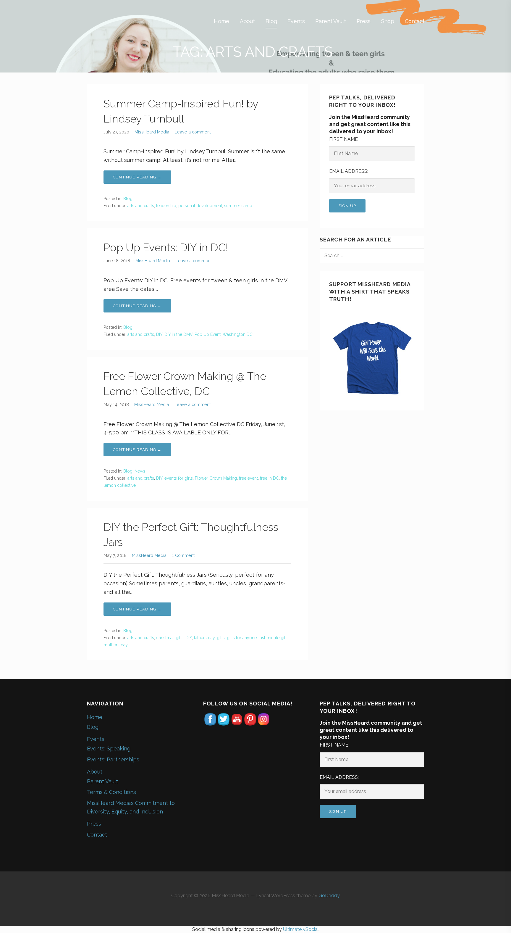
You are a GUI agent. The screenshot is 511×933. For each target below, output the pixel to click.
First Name (343, 139)
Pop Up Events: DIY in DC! (166, 247)
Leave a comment (193, 131)
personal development (200, 205)
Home (221, 21)
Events (296, 21)
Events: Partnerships (113, 759)
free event (248, 478)
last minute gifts (274, 637)
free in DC (269, 478)
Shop (387, 21)
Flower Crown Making (216, 478)
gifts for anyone (242, 637)
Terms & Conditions (111, 792)
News (140, 471)
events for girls (178, 478)
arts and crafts (140, 205)
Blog (271, 21)
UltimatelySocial (301, 929)
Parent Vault (330, 21)
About (247, 21)
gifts (221, 637)
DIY (159, 334)
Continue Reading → (137, 177)
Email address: (348, 171)
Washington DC (238, 334)
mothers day (116, 644)
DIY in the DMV (178, 334)
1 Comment (183, 555)
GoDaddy (329, 895)
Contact (415, 21)
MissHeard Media (152, 131)
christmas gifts (170, 637)
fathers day (204, 637)
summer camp (238, 205)
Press (364, 21)
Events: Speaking (108, 748)
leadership (166, 205)
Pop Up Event (208, 334)
